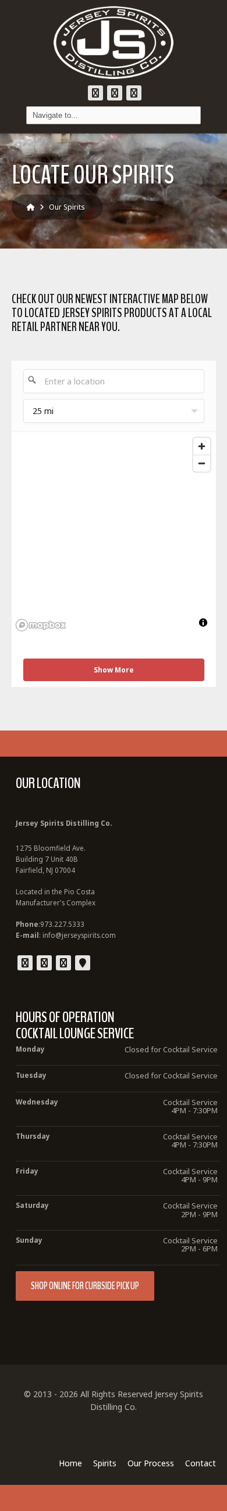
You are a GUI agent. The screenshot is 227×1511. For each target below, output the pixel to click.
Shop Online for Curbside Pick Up (85, 1286)
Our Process (150, 1463)
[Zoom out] (201, 463)
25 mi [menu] (43, 410)
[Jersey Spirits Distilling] (113, 43)
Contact (200, 1463)
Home (70, 1463)
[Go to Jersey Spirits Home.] (31, 207)
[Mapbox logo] (40, 625)
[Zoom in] (201, 446)
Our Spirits (67, 207)
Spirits (104, 1463)
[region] (114, 533)
